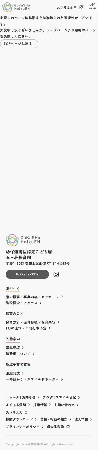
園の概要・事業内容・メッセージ (32, 296)
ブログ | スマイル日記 (59, 397)
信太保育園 (55, 426)
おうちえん (65, 7)
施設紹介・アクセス (22, 302)
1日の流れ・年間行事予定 (26, 328)
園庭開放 (13, 373)
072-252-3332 (27, 274)
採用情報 (40, 404)
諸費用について (18, 353)
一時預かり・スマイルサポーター (32, 379)
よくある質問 (16, 404)
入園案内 (13, 338)
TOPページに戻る (17, 43)
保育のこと (14, 313)
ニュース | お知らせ (20, 397)
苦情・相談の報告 (53, 419)
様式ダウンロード (19, 419)
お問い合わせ (64, 404)
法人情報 (81, 419)
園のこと (13, 287)
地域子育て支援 (18, 364)
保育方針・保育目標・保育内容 (30, 322)
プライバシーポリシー (23, 426)
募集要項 (13, 347)
